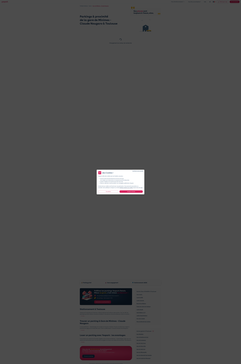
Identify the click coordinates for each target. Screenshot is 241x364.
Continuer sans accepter (138, 170)
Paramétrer (108, 191)
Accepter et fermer (131, 191)
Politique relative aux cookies (126, 187)
